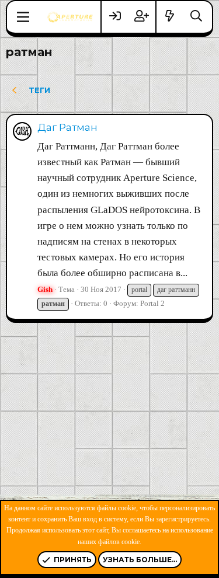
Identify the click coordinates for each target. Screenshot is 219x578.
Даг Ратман (67, 127)
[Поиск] (196, 16)
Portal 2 (152, 303)
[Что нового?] (170, 16)
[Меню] (23, 17)
